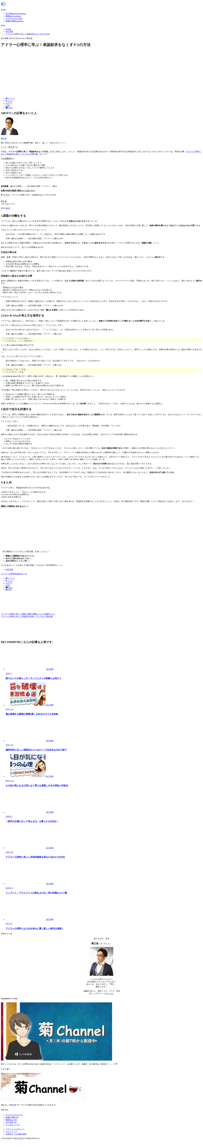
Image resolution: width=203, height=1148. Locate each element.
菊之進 (4, 138)
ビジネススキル (14, 19)
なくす (24, 574)
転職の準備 (14, 21)
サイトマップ (11, 1132)
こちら (111, 993)
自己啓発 (16, 14)
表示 (8, 208)
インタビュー (13, 1125)
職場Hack (13, 16)
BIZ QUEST (19, 1138)
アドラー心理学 (7, 574)
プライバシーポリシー (15, 1129)
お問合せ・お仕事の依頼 (16, 1134)
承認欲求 (18, 574)
